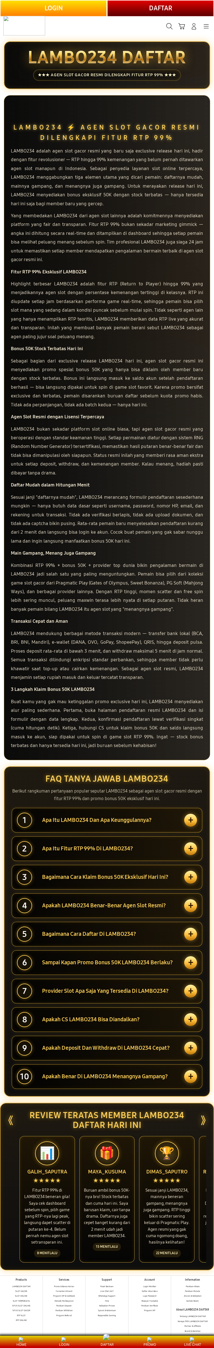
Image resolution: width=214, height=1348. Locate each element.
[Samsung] (17, 25)
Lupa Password (149, 1296)
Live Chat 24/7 (106, 1291)
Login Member (149, 1286)
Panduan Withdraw (63, 1310)
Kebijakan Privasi (107, 1305)
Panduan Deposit (64, 1305)
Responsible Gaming (107, 1315)
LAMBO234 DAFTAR (21, 1286)
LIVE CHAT (192, 1344)
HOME (21, 1344)
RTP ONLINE (21, 1320)
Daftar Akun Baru (150, 1291)
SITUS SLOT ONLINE (21, 1305)
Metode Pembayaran (64, 1301)
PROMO (150, 1344)
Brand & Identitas (192, 1331)
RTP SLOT (21, 1315)
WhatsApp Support (106, 1296)
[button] (181, 26)
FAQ (107, 1301)
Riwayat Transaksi (150, 1301)
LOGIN (54, 8)
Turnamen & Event (64, 1291)
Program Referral (64, 1315)
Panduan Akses (193, 1286)
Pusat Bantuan (106, 1286)
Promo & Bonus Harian (64, 1286)
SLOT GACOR (21, 1291)
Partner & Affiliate (192, 1326)
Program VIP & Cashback (64, 1296)
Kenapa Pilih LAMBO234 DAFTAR (193, 1321)
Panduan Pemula (192, 1291)
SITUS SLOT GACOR (21, 1310)
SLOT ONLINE (21, 1296)
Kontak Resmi (192, 1301)
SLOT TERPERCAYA (21, 1301)
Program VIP (149, 1310)
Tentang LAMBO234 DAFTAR (193, 1316)
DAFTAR (160, 8)
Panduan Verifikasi (149, 1305)
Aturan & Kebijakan (192, 1296)
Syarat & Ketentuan (107, 1310)
